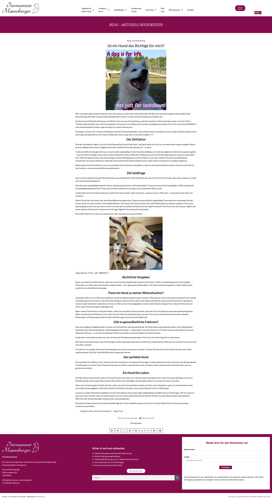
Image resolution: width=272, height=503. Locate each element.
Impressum (231, 496)
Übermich (162, 10)
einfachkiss (41, 496)
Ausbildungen (119, 10)
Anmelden (226, 467)
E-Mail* (187, 457)
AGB (268, 496)
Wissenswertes (174, 10)
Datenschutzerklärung (244, 496)
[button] (111, 430)
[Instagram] (259, 12)
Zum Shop (149, 10)
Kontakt (190, 10)
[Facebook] (256, 12)
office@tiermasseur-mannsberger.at (17, 480)
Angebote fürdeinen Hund (86, 10)
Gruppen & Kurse (102, 10)
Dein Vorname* (189, 449)
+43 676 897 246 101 (10, 483)
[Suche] (177, 477)
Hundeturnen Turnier (136, 10)
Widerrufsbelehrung (259, 496)
